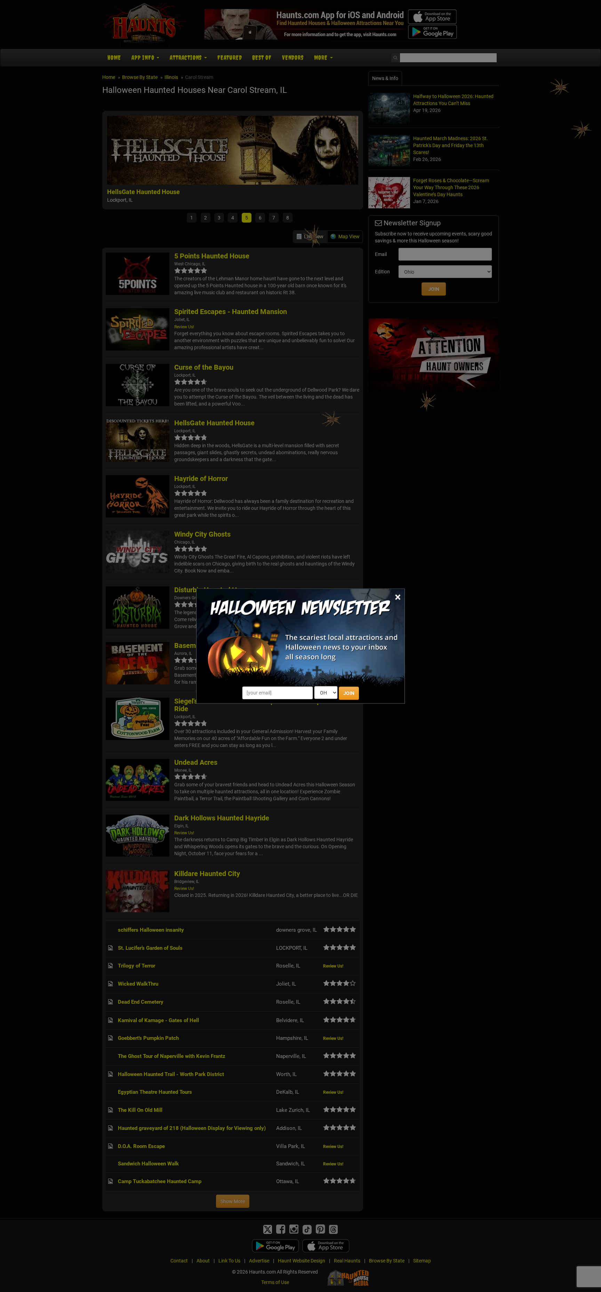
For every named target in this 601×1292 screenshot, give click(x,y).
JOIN (348, 693)
